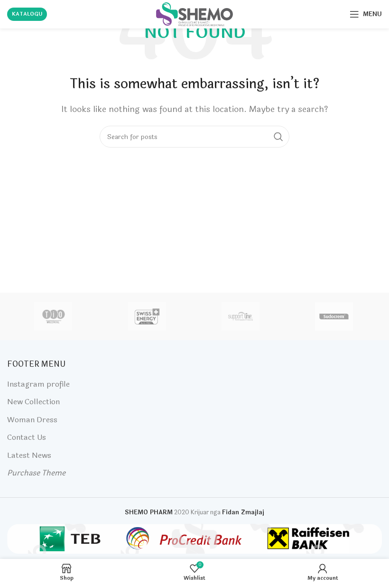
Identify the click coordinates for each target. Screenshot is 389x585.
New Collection (33, 402)
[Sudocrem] (334, 316)
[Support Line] (240, 316)
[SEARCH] (278, 137)
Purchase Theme (36, 473)
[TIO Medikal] (53, 316)
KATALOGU (27, 14)
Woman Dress (32, 420)
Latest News (29, 455)
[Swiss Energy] (147, 316)
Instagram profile (38, 384)
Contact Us (26, 437)
